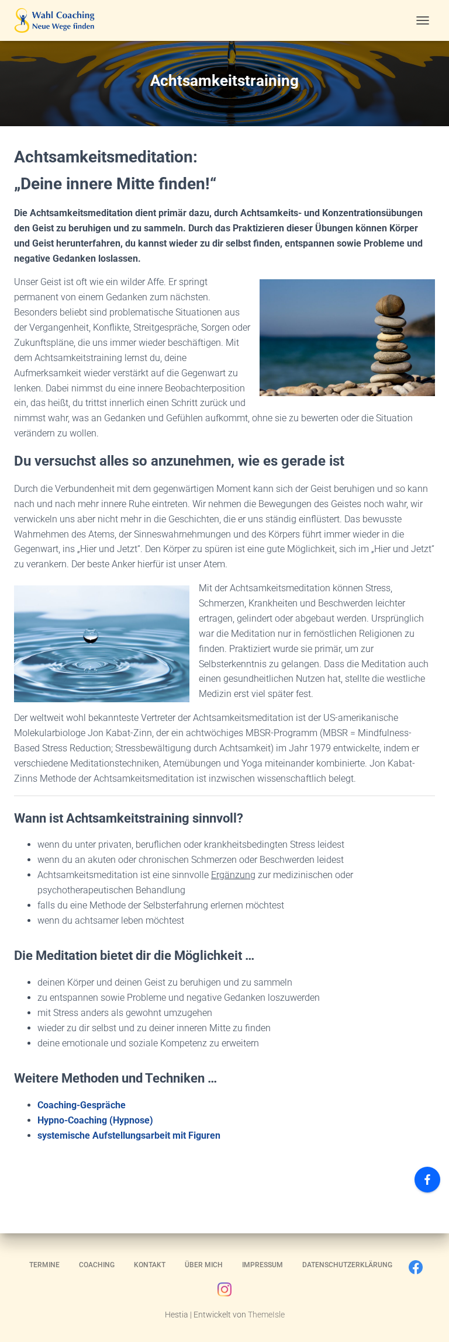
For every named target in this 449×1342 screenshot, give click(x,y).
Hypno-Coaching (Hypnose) (95, 1120)
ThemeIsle (266, 1314)
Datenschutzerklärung (347, 1265)
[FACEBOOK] (416, 1270)
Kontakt (149, 1265)
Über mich (204, 1265)
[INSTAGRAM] (224, 1292)
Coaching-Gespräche (81, 1105)
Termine (44, 1265)
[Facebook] (427, 1179)
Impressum (262, 1265)
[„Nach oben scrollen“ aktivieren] (426, 1318)
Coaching (97, 1265)
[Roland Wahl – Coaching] (58, 20)
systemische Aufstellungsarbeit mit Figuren (128, 1135)
